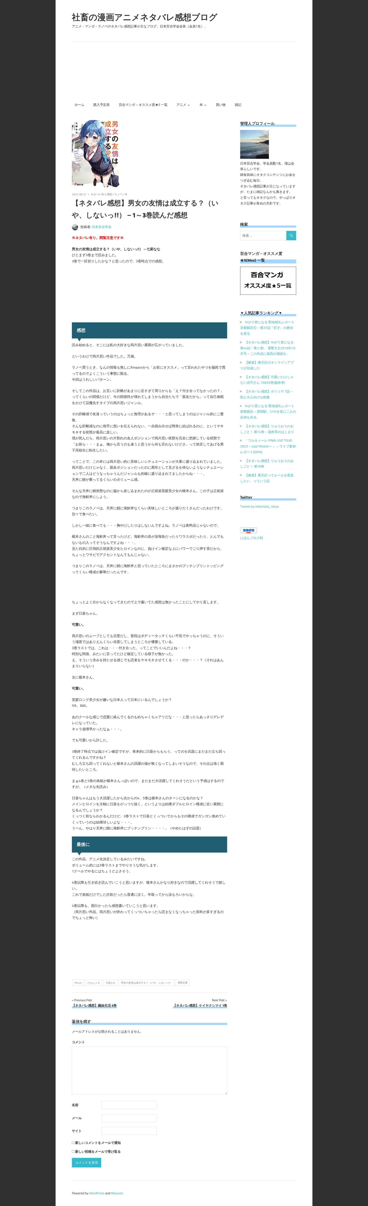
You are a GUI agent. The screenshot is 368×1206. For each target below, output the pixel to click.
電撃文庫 (182, 983)
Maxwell (117, 1193)
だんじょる (93, 983)
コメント (78, 1042)
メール (77, 1117)
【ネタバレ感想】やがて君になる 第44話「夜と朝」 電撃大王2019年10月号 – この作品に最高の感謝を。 (267, 348)
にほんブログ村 (251, 537)
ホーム (79, 104)
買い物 (221, 104)
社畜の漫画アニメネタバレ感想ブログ (144, 17)
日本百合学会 (101, 226)
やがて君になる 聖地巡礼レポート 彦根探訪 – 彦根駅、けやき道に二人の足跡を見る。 (268, 411)
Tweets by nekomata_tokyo (259, 506)
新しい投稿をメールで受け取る (98, 1151)
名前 (75, 1104)
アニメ (181, 104)
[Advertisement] (184, 70)
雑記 (238, 104)
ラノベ (118, 194)
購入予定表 (101, 104)
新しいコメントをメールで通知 (98, 1142)
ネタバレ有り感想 (101, 194)
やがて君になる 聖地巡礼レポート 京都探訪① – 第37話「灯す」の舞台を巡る (267, 328)
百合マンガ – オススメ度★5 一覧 (143, 104)
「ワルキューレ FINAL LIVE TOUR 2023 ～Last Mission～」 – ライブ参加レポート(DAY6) (268, 446)
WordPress (96, 1193)
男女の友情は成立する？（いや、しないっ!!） (146, 983)
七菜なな (110, 983)
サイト (77, 1130)
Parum (78, 983)
